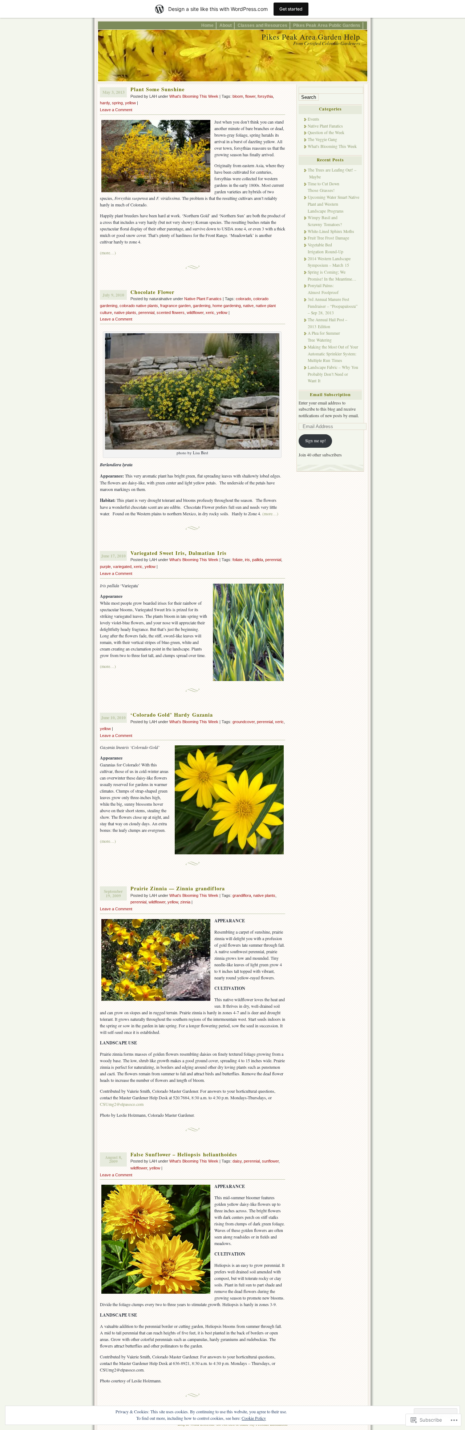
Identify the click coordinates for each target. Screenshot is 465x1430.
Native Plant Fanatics (203, 299)
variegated (122, 566)
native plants (125, 312)
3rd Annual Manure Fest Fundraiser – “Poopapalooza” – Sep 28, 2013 (332, 306)
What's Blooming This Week (193, 96)
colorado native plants (139, 305)
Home (207, 25)
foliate (237, 559)
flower (250, 96)
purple (105, 566)
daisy (237, 1161)
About (225, 25)
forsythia (265, 96)
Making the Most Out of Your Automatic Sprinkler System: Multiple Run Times (333, 353)
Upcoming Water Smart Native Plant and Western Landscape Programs (333, 203)
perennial (146, 312)
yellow (130, 103)
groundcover (243, 722)
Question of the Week (326, 132)
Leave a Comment (116, 110)
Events (313, 119)
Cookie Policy (254, 1418)
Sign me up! (315, 440)
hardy (105, 103)
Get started (291, 9)
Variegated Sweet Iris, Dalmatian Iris (178, 553)
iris (247, 559)
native (248, 305)
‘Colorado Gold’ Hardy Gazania (171, 714)
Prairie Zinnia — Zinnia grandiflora (177, 888)
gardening (201, 305)
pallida (257, 559)
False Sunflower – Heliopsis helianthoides (183, 1154)
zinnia (185, 902)
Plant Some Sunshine (157, 89)
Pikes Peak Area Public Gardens (326, 25)
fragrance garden (175, 305)
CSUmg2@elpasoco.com (121, 1104)
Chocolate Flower (152, 292)
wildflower (195, 312)
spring (117, 103)
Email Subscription (330, 394)
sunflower (270, 1161)
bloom (237, 96)
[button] (192, 391)
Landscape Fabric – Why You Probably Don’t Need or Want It (333, 373)
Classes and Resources (262, 25)
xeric (210, 312)
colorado (243, 299)
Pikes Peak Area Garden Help (311, 37)
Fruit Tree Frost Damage (328, 238)
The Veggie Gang (322, 139)
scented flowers (171, 312)
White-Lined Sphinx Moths (331, 231)
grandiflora (241, 895)
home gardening (227, 305)
